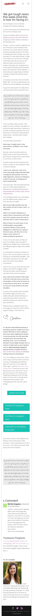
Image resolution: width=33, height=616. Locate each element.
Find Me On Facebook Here (14, 407)
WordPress (17, 613)
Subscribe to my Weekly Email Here (15, 428)
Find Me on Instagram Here (14, 417)
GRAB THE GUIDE (16, 393)
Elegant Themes (17, 611)
